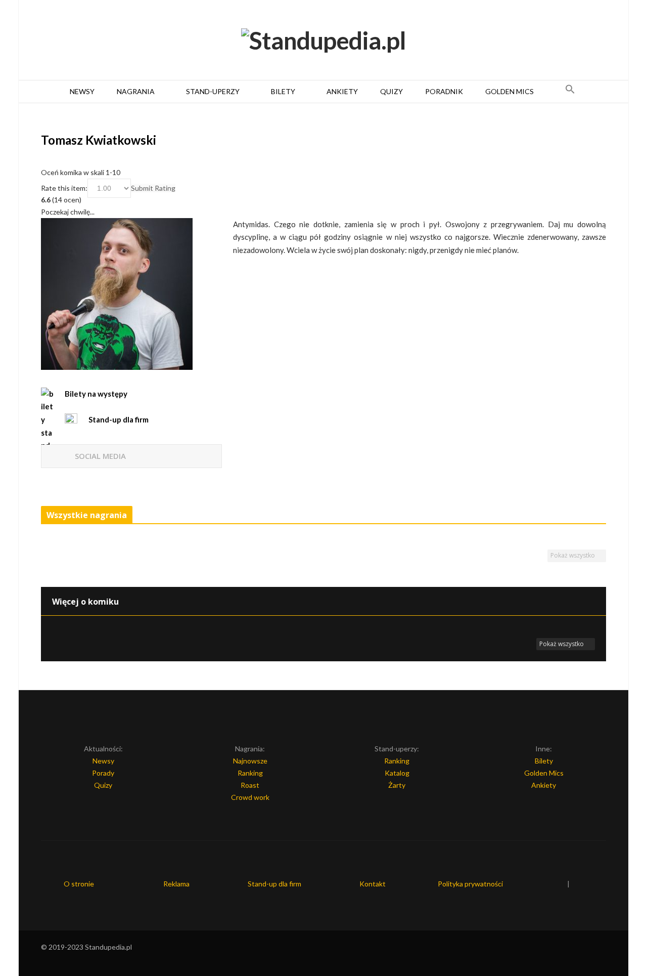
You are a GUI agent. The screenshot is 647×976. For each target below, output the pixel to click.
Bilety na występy (96, 393)
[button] (570, 91)
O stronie (79, 883)
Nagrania (136, 91)
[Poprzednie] (591, 516)
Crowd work (250, 797)
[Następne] (601, 516)
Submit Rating (153, 188)
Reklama (176, 883)
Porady (103, 773)
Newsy (82, 91)
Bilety (283, 91)
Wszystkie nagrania (87, 515)
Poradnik (444, 91)
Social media (100, 456)
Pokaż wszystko (573, 555)
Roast (250, 785)
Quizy (391, 91)
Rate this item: (64, 188)
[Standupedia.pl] (323, 40)
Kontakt (372, 883)
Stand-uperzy (213, 91)
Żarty (396, 785)
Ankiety (342, 91)
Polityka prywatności (470, 883)
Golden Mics (509, 91)
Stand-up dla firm (274, 883)
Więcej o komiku (85, 601)
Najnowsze (250, 760)
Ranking (250, 773)
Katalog (397, 773)
